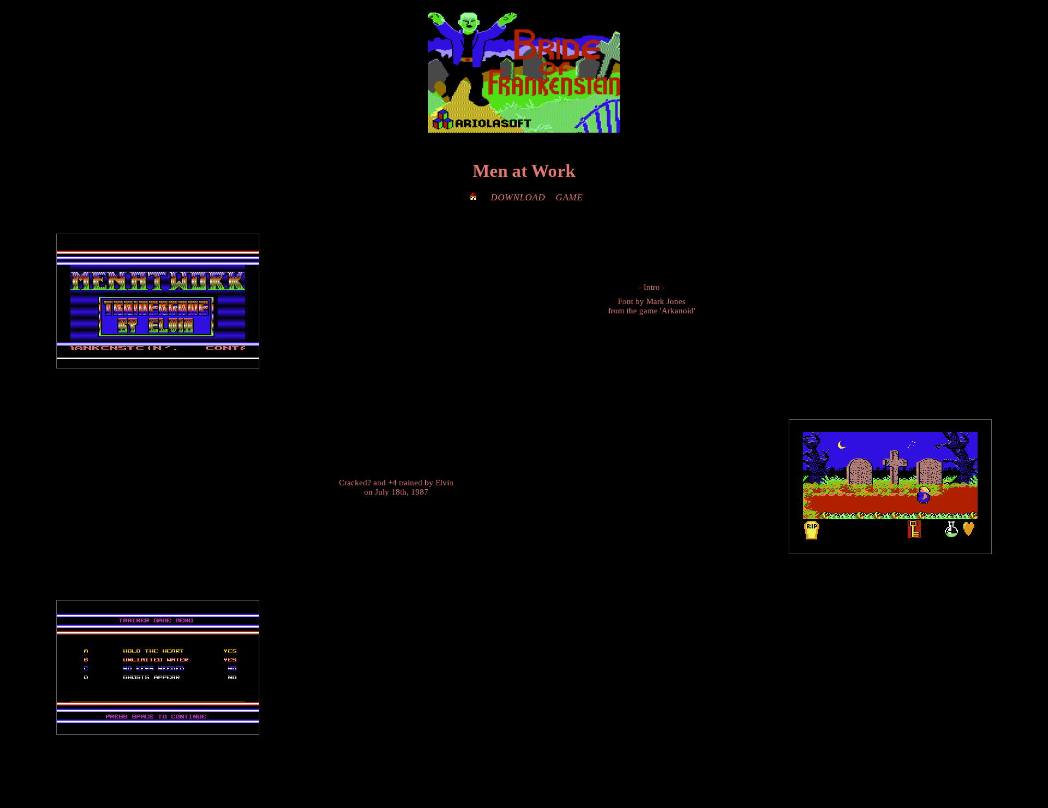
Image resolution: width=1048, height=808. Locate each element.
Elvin (445, 482)
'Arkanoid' (677, 310)
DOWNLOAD (518, 197)
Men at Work (524, 171)
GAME (569, 197)
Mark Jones (666, 301)
